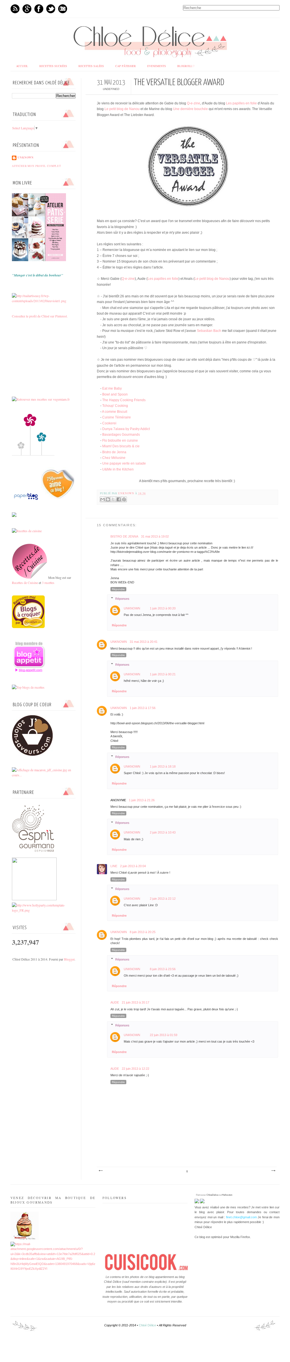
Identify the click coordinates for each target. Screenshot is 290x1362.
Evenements (156, 66)
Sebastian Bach (209, 331)
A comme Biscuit (114, 412)
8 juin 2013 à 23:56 (163, 969)
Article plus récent (100, 1170)
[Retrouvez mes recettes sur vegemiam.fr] (41, 399)
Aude (114, 1002)
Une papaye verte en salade (124, 463)
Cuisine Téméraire (116, 417)
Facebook (38, 8)
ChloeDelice (212, 1195)
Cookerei (109, 423)
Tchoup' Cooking (115, 406)
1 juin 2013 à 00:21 (163, 674)
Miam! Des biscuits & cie (121, 446)
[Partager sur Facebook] (118, 499)
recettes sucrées (53, 66)
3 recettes (48, 582)
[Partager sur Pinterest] (124, 499)
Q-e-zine (193, 103)
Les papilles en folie (241, 103)
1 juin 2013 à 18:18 (163, 766)
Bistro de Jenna (114, 452)
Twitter (50, 8)
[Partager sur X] (113, 499)
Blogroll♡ (186, 66)
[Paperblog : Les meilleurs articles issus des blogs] (43, 499)
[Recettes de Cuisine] (27, 531)
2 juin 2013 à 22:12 (163, 898)
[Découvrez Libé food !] (14, 515)
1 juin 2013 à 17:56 (142, 708)
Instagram (62, 8)
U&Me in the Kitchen (118, 469)
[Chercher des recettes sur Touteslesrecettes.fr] (28, 687)
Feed (15, 8)
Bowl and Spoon (115, 394)
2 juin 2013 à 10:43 (163, 832)
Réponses (122, 598)
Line (113, 866)
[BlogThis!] (108, 499)
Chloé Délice (147, 1325)
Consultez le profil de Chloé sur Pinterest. (40, 316)
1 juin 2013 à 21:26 (142, 800)
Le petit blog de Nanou (122, 109)
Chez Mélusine (113, 458)
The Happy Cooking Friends (124, 400)
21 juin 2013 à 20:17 (135, 1002)
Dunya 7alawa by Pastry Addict (126, 429)
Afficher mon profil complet (36, 166)
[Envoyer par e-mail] (102, 499)
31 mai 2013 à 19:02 (155, 536)
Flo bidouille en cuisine (120, 440)
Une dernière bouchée (190, 109)
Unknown (126, 493)
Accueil (22, 66)
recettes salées (91, 66)
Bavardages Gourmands (121, 435)
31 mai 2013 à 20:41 (143, 641)
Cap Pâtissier (125, 66)
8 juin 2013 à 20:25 (142, 932)
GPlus (26, 8)
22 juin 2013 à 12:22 (135, 1068)
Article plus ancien (273, 1170)
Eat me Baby (112, 388)
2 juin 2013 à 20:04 (133, 866)
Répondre (118, 589)
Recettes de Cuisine (25, 582)
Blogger (69, 959)
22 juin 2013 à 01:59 (163, 1035)
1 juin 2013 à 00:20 (163, 608)
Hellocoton (227, 1195)
